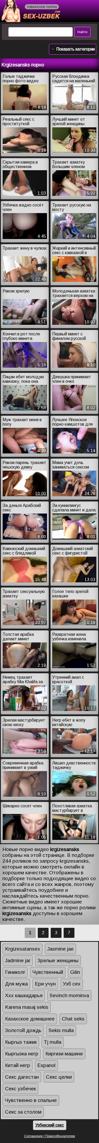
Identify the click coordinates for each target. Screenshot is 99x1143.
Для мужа (16, 984)
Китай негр (17, 1065)
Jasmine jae (60, 949)
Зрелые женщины (57, 960)
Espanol (46, 1065)
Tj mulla (52, 1042)
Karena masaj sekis (26, 1007)
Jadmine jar (17, 960)
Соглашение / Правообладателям (49, 1136)
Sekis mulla (61, 1030)
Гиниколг (15, 972)
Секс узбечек (20, 1088)
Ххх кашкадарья (24, 995)
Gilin (75, 972)
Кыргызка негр (21, 1053)
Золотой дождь (23, 1030)
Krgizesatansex (22, 949)
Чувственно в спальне (31, 1100)
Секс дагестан (22, 1077)
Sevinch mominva (69, 995)
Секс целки (59, 1077)
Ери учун (45, 984)
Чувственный (47, 972)
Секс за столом (23, 1112)
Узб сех (72, 984)
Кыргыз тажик (21, 1042)
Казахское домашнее (30, 1019)
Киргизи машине (64, 1053)
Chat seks (73, 1019)
